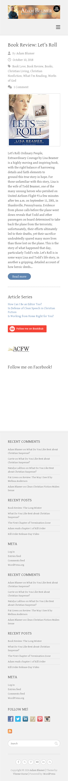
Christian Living (18, 71)
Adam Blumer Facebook (18, 762)
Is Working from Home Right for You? (31, 316)
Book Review (35, 66)
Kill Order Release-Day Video (23, 534)
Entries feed (14, 556)
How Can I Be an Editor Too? (25, 304)
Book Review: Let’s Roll (32, 45)
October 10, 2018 (23, 60)
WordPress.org (16, 564)
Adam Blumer (25, 53)
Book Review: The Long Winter (25, 507)
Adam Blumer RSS (49, 762)
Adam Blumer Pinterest (30, 762)
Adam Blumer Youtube (37, 762)
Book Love (19, 66)
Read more (19, 276)
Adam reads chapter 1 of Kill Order (27, 528)
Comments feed (16, 560)
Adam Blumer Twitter (24, 762)
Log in (11, 551)
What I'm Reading (35, 76)
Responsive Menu (58, 27)
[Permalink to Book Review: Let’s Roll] (34, 119)
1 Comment (21, 87)
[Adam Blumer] (34, 10)
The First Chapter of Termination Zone (29, 522)
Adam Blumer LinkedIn (43, 762)
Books (48, 66)
